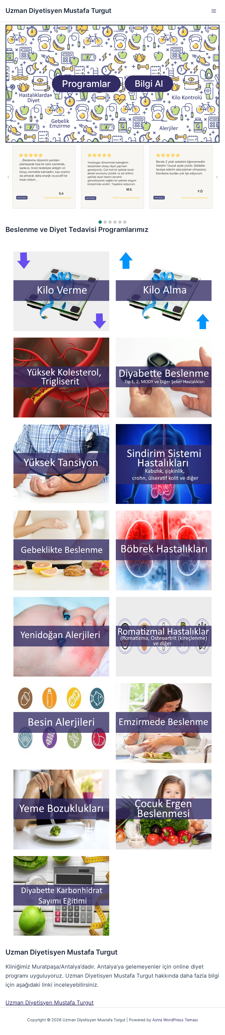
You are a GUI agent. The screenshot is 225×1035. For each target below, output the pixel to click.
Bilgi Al (149, 83)
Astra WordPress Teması (175, 1019)
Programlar (86, 83)
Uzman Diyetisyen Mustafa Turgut (58, 11)
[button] (100, 222)
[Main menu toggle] (214, 11)
